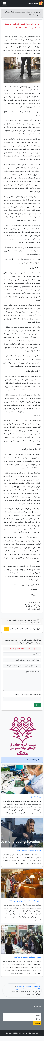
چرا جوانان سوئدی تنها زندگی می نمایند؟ (28, 850)
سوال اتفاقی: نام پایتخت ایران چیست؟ (27, 694)
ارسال (38, 705)
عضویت (37, 1023)
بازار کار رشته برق (36, 797)
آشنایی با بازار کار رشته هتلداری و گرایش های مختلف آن (24, 901)
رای (6, 629)
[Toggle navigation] (4, 3)
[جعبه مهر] (35, 3)
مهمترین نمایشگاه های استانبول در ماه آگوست (27, 957)
